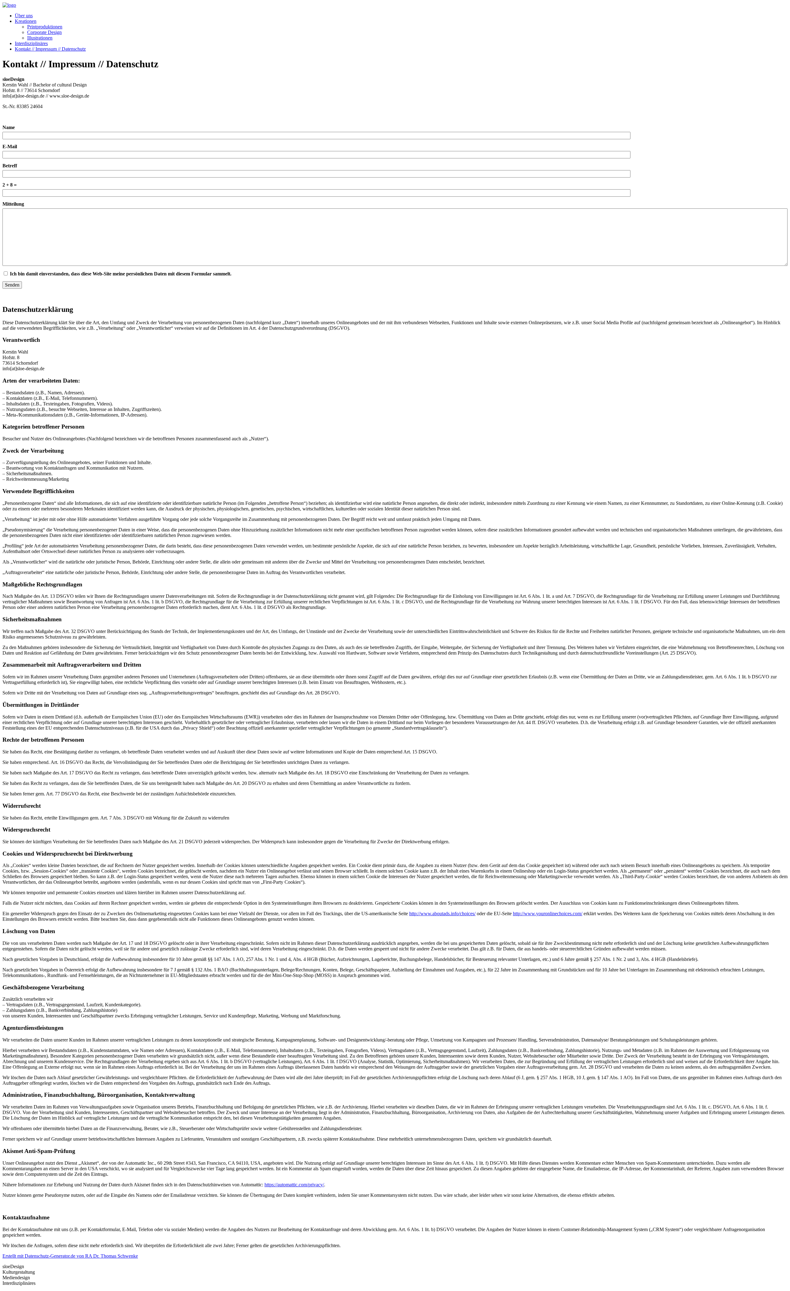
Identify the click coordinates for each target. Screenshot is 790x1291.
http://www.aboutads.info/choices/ (442, 913)
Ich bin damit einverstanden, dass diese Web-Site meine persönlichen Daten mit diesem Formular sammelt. (120, 273)
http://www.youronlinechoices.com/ (547, 913)
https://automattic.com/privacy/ (294, 1184)
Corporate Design (44, 32)
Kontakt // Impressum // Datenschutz (50, 49)
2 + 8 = (9, 184)
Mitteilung (13, 204)
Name (8, 127)
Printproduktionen (44, 26)
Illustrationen (39, 37)
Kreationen (25, 21)
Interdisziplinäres (31, 43)
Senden (12, 284)
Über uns (24, 15)
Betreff (9, 165)
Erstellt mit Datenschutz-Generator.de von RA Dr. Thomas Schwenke (70, 1256)
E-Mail (9, 146)
